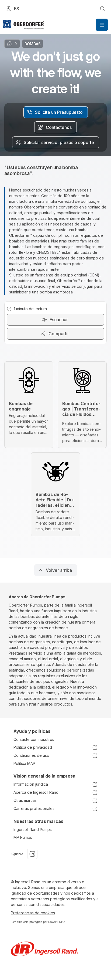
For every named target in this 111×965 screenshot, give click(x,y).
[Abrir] (102, 25)
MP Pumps (22, 837)
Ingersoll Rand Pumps (32, 829)
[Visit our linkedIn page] (32, 854)
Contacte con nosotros (33, 739)
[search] (102, 8)
